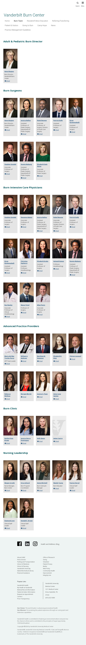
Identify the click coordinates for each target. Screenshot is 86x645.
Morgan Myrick (26, 394)
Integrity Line (47, 575)
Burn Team (18, 21)
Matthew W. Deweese (41, 357)
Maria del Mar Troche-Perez (9, 357)
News (53, 25)
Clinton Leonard (75, 356)
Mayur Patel (25, 305)
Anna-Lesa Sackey (57, 395)
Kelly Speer (41, 438)
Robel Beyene (42, 120)
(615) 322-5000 (50, 598)
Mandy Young (58, 483)
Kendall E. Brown (27, 521)
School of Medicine (23, 564)
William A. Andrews (24, 357)
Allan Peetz (41, 305)
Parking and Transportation (26, 562)
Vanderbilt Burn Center (24, 15)
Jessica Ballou (26, 120)
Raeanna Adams (26, 217)
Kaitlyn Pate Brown (8, 439)
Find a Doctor (21, 560)
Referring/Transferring (60, 21)
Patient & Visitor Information (26, 592)
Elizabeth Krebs (42, 261)
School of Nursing (22, 566)
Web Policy (46, 568)
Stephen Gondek (10, 164)
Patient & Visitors (11, 25)
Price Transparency (23, 599)
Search (78, 6)
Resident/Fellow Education (37, 21)
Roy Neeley (8, 305)
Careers (19, 596)
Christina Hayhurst (24, 262)
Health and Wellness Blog (50, 544)
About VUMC (21, 557)
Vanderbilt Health (22, 585)
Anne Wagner (9, 71)
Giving (45, 560)
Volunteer (46, 562)
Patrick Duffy (58, 120)
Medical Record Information (26, 590)
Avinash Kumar (58, 261)
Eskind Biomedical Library (25, 571)
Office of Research (49, 557)
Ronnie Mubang (26, 164)
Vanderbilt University (23, 568)
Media (45, 566)
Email (8, 81)
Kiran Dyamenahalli (75, 121)
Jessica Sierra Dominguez (26, 439)
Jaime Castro (58, 438)
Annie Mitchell (42, 483)
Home (7, 21)
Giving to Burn (27, 25)
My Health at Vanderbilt (24, 588)
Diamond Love (9, 521)
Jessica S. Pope (42, 394)
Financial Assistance (23, 573)
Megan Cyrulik (9, 483)
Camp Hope (42, 25)
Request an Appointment (25, 594)
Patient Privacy (47, 564)
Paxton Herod (74, 483)
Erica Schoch (25, 483)
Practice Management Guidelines (18, 30)
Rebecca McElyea (7, 395)
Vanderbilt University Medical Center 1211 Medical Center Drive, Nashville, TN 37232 (52, 589)
